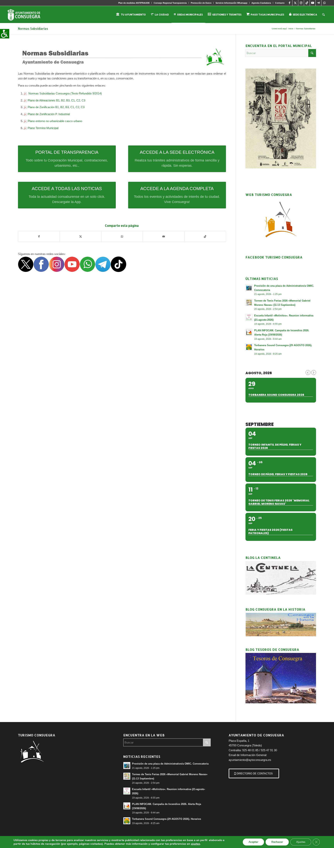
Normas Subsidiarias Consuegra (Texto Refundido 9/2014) (65, 93)
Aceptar (253, 842)
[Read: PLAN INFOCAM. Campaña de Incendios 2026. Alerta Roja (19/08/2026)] (248, 332)
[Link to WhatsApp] (324, 3)
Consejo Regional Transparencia (170, 3)
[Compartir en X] (80, 236)
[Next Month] (313, 372)
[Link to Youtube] (312, 3)
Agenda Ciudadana (261, 3)
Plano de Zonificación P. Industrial (49, 114)
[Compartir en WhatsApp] (122, 236)
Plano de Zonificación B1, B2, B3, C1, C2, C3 (56, 107)
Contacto (280, 3)
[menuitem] (134, 3)
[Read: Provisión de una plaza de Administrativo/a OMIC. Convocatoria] (248, 287)
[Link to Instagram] (301, 3)
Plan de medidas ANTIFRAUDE (134, 3)
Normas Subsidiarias (33, 28)
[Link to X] (295, 3)
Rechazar (277, 842)
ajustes (195, 843)
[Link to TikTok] (307, 3)
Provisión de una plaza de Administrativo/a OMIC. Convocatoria (170, 763)
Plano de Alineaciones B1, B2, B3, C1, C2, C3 (56, 100)
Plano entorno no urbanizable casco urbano (55, 121)
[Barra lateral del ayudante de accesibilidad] (4, 33)
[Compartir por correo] (163, 236)
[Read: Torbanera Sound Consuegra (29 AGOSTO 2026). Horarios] (248, 347)
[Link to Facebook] (289, 3)
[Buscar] (323, 14)
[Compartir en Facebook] (39, 236)
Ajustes (300, 842)
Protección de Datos (201, 3)
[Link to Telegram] (318, 3)
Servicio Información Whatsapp (231, 3)
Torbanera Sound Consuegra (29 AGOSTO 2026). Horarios (166, 818)
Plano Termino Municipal (43, 128)
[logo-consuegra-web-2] (27, 14)
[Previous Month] (308, 372)
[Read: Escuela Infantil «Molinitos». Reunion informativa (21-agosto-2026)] (248, 317)
